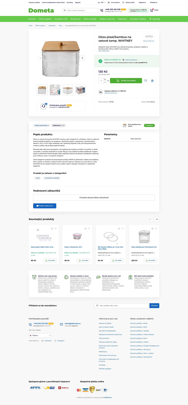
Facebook (47, 341)
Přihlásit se (153, 2)
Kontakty (70, 2)
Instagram (61, 341)
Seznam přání (130, 2)
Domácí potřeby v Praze (138, 323)
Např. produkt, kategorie (76, 10)
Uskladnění (52, 25)
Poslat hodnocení (46, 206)
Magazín (78, 2)
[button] (82, 58)
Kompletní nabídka (52, 178)
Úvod (30, 25)
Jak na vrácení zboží (106, 327)
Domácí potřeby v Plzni (138, 338)
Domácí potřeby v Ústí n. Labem (142, 353)
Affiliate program (105, 369)
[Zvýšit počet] (105, 79)
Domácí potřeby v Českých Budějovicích (144, 346)
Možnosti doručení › (111, 93)
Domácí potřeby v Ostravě (139, 331)
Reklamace (103, 351)
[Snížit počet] (105, 82)
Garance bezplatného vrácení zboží (53, 2)
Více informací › (104, 51)
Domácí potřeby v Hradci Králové (142, 334)
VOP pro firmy (104, 338)
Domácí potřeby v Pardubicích (141, 357)
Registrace (142, 2)
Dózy (60, 25)
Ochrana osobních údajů (108, 342)
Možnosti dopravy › (131, 60)
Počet (101, 80)
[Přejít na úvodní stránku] (41, 10)
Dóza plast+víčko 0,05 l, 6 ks (42, 247)
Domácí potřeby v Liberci (139, 342)
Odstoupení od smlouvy (107, 355)
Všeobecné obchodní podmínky (110, 334)
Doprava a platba (34, 2)
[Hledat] (64, 10)
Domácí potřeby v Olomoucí (140, 349)
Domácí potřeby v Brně (138, 327)
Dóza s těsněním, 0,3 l (73, 247)
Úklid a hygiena (40, 25)
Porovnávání (115, 2)
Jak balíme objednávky (107, 331)
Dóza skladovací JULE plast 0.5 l (144, 247)
